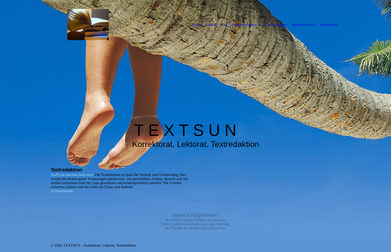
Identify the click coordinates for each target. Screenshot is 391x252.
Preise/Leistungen (244, 25)
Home (195, 25)
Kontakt (210, 25)
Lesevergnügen (276, 25)
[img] (88, 24)
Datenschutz (329, 25)
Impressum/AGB (303, 25)
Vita (224, 25)
